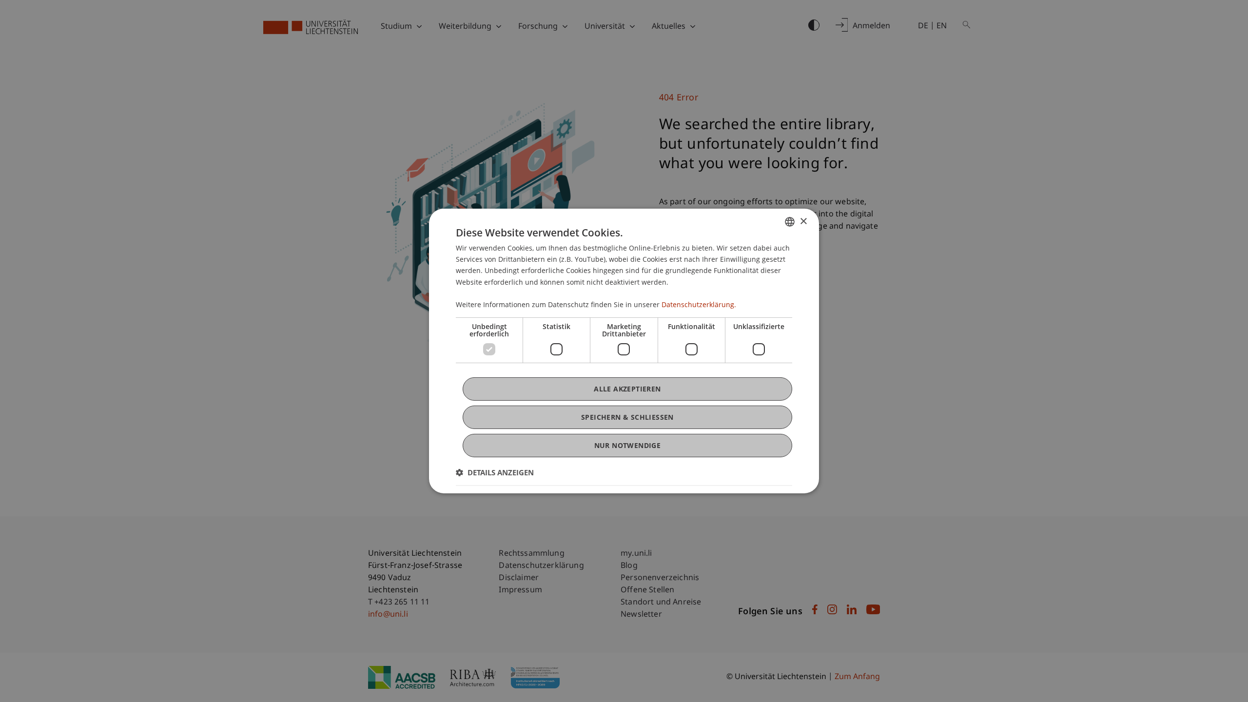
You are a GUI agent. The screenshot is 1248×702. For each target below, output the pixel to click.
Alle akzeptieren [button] (627, 388)
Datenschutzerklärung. (699, 304)
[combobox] (790, 222)
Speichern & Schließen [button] (627, 417)
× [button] (803, 221)
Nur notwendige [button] (627, 445)
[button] (495, 472)
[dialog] (624, 351)
